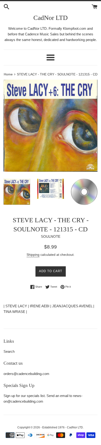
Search (9, 351)
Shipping (33, 254)
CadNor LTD (50, 17)
